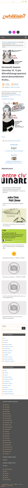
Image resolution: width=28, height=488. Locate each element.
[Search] (23, 328)
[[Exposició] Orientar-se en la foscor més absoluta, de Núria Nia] (14, 308)
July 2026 (7, 404)
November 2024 (8, 449)
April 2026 (7, 411)
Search (4, 326)
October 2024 (8, 451)
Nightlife (6, 354)
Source (3, 137)
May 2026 (7, 409)
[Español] (3, 486)
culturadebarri (10, 140)
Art (5, 338)
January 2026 (8, 418)
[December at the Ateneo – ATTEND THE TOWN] (14, 268)
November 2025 (8, 422)
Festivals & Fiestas (8, 346)
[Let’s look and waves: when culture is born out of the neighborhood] (14, 287)
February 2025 (8, 442)
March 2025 (7, 440)
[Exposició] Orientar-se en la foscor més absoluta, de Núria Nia (12, 317)
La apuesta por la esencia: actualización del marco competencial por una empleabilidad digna (13, 246)
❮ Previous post (14, 144)
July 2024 (7, 453)
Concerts (6, 340)
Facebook (10, 1)
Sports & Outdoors (8, 359)
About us (6, 477)
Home (3, 42)
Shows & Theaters (8, 389)
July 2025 (7, 431)
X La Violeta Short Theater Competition (14, 151)
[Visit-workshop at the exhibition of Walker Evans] (14, 199)
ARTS (5, 370)
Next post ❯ (14, 155)
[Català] (1, 486)
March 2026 (7, 413)
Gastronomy (7, 348)
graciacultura (17, 140)
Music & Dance (7, 385)
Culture (6, 342)
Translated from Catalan (8, 99)
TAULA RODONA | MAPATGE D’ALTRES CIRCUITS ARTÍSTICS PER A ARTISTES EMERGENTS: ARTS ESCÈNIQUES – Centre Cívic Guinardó (14, 190)
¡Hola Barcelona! (8, 469)
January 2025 (8, 444)
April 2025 (7, 438)
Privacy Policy (7, 479)
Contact (6, 475)
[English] (2, 486)
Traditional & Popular (12, 42)
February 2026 (8, 416)
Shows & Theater (8, 357)
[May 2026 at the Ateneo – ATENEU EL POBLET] (14, 253)
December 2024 (8, 447)
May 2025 (7, 436)
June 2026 (7, 407)
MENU (2, 37)
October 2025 (8, 424)
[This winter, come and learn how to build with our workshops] (14, 215)
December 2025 (8, 420)
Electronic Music (8, 344)
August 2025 (8, 429)
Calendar (6, 473)
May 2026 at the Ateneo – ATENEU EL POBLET (14, 258)
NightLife (6, 387)
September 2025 (8, 427)
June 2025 (7, 433)
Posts (5, 471)
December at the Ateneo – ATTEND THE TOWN (14, 277)
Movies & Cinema (8, 350)
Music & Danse (7, 352)
